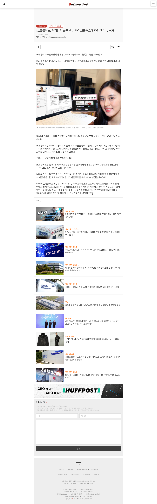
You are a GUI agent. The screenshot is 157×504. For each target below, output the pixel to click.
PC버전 (78, 464)
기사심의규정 (86, 474)
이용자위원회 (94, 469)
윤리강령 (70, 469)
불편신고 (96, 474)
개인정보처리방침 (81, 469)
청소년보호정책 (62, 474)
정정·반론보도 (75, 474)
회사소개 (62, 469)
